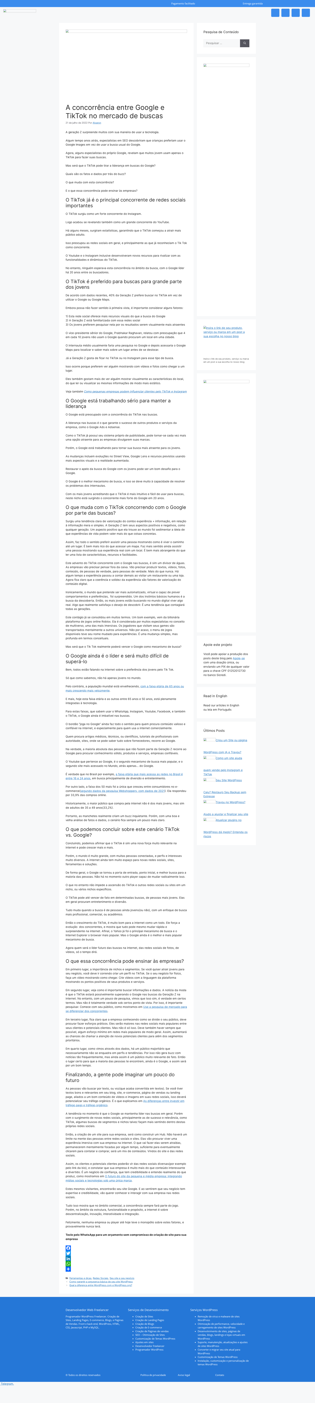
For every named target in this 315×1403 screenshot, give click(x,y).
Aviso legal (184, 1375)
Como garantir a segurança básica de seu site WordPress (101, 1281)
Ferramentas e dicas (80, 1278)
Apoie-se (239, 658)
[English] (242, 705)
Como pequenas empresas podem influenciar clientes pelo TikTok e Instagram (135, 391)
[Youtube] (306, 13)
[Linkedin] (285, 13)
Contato (219, 1375)
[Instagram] (275, 13)
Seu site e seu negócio (122, 1278)
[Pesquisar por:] (221, 43)
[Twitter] (126, 1253)
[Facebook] (296, 13)
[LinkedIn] (126, 1258)
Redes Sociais (100, 1278)
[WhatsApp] (126, 1263)
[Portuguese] (234, 709)
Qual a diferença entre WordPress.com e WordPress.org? (100, 1285)
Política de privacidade (153, 1375)
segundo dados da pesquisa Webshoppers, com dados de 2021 (122, 791)
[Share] (126, 1269)
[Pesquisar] (244, 43)
